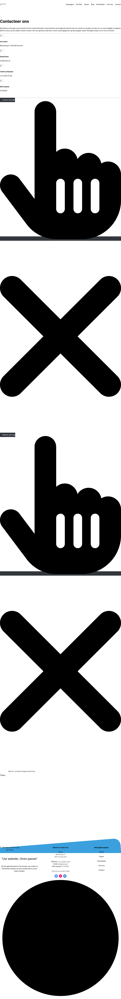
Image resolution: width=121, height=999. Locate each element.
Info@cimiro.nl (63, 864)
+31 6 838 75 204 (6, 76)
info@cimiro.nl (5, 61)
